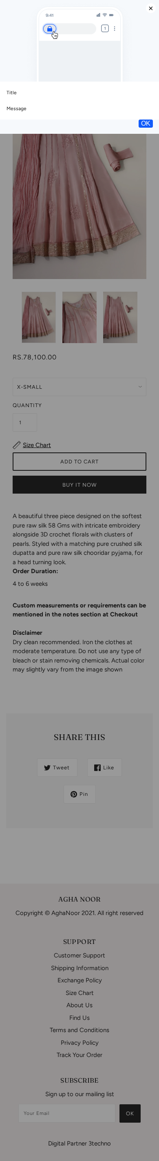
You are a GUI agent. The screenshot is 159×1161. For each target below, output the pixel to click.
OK (145, 123)
